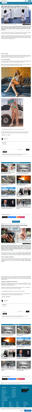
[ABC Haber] (4, 3)
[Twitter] (24, 24)
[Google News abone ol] (28, 24)
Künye (3, 389)
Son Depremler (14, 396)
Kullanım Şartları (4, 392)
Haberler (3, 4)
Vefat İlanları (14, 394)
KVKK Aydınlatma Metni (6, 397)
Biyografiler (14, 395)
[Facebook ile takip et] (22, 390)
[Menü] (29, 3)
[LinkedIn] (25, 24)
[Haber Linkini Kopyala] (30, 24)
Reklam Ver (4, 394)
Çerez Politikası (4, 398)
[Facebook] (23, 24)
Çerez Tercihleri (4, 399)
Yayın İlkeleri (4, 396)
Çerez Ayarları (22, 410)
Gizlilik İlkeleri (4, 390)
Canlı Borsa (14, 393)
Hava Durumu (14, 390)
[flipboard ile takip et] (22, 391)
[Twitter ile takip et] (24, 390)
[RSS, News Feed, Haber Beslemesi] (26, 391)
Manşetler (13, 391)
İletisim (3, 395)
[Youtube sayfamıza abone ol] (26, 390)
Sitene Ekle (4, 393)
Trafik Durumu (14, 389)
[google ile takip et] (24, 391)
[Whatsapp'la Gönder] (27, 24)
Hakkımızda (4, 391)
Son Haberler (14, 392)
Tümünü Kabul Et (28, 410)
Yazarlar (13, 397)
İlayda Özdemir (6, 138)
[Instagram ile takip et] (28, 390)
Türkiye (6, 4)
